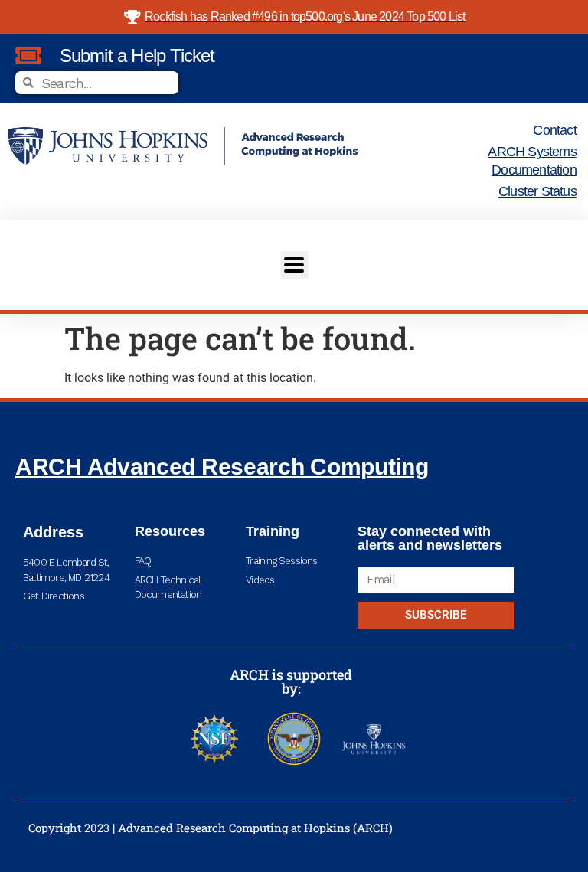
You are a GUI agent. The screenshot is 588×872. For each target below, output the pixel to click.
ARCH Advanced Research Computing (221, 466)
